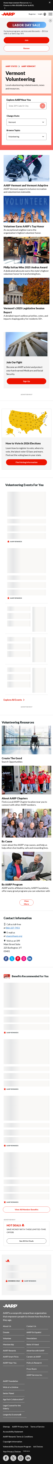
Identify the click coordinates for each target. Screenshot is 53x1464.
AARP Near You (9, 1363)
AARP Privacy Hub (20, 1426)
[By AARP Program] (26, 866)
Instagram (23, 958)
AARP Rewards (9, 1350)
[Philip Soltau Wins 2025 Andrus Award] (26, 250)
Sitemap (6, 1426)
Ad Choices (38, 1446)
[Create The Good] (26, 740)
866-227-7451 (13, 927)
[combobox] (26, 105)
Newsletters (31, 1338)
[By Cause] (26, 823)
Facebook (6, 958)
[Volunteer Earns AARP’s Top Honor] (26, 209)
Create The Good (12, 758)
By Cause (7, 841)
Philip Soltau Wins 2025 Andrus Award (25, 267)
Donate (6, 1332)
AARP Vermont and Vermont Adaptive (26, 185)
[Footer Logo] (26, 1306)
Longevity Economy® (12, 1414)
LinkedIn (29, 958)
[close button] (50, 20)
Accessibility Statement (13, 1431)
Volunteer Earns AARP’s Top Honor (24, 226)
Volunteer (7, 1338)
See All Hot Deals (26, 1241)
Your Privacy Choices (12, 1451)
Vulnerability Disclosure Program (17, 1446)
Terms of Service (37, 1426)
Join (26, 40)
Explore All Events (13, 699)
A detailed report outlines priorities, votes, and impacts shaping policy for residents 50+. (26, 317)
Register (32, 14)
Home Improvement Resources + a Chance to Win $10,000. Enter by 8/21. (18, 4)
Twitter (11, 958)
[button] (50, 14)
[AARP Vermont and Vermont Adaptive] (26, 168)
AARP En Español (33, 1332)
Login (40, 14)
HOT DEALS (14, 1225)
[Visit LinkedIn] (28, 1458)
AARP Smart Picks (11, 1356)
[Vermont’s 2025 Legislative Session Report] (26, 291)
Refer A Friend (32, 1344)
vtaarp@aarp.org (14, 936)
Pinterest (17, 958)
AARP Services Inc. (34, 1375)
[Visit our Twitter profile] (13, 1458)
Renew (26, 48)
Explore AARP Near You (19, 99)
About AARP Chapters (15, 798)
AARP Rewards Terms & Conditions (18, 1436)
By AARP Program (12, 884)
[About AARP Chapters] (26, 780)
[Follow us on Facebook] (6, 1458)
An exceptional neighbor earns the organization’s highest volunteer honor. (22, 231)
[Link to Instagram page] (21, 1458)
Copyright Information (12, 1441)
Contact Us (31, 1326)
